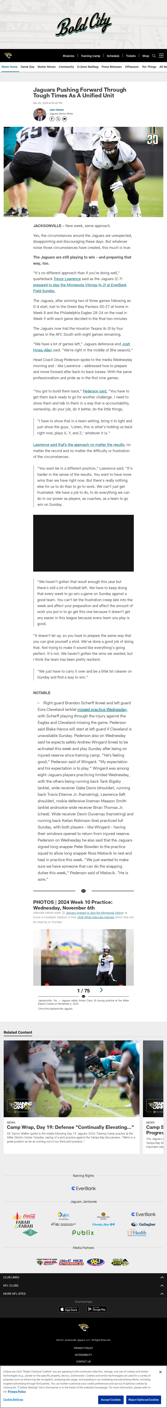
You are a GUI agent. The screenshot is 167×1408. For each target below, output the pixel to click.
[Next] (101, 990)
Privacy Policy (83, 1348)
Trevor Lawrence (67, 278)
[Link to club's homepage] (8, 54)
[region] (83, 1387)
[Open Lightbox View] (83, 972)
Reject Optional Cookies (144, 1399)
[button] (83, 543)
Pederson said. (95, 391)
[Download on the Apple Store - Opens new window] (69, 1309)
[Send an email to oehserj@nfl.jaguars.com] (64, 118)
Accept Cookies (111, 1399)
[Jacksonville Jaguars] (83, 1328)
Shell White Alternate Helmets (95, 917)
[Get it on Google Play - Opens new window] (97, 1311)
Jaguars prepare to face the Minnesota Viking (94, 912)
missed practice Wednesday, (102, 709)
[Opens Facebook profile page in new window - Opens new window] (51, 118)
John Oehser (56, 109)
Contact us (83, 1361)
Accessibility (83, 1354)
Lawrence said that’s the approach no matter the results (78, 444)
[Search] (154, 55)
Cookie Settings (13, 1399)
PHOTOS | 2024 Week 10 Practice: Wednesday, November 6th (73, 905)
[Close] (160, 1372)
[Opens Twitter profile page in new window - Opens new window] (58, 118)
